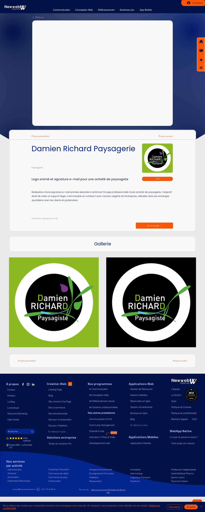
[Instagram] (28, 384)
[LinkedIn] (33, 384)
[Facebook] (23, 384)
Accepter (191, 506)
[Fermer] (201, 507)
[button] (201, 51)
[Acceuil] (201, 42)
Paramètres (174, 506)
